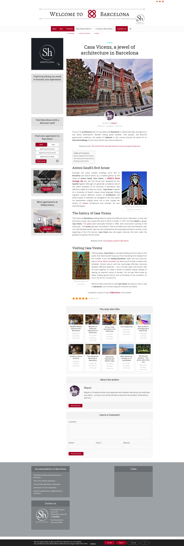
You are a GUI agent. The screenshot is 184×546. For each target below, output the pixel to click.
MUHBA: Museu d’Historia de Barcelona (76, 329)
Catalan (85, 203)
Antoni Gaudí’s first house (83, 156)
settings (93, 544)
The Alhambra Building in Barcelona (92, 358)
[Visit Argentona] (126, 319)
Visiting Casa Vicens (81, 161)
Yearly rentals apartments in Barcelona (47, 484)
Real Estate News (83, 29)
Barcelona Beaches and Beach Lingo (109, 359)
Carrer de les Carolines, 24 (108, 261)
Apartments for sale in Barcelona (45, 488)
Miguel (114, 123)
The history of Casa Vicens (83, 158)
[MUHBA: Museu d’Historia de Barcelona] (76, 319)
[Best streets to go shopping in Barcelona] (143, 319)
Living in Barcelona (104, 29)
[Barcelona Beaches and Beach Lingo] (109, 349)
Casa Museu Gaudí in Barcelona (115, 241)
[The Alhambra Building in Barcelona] (92, 349)
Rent (54, 29)
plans (89, 224)
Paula (110, 336)
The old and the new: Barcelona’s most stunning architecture (115, 146)
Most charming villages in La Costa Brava (126, 358)
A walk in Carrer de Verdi (76, 357)
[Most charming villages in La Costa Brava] (126, 349)
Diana (144, 367)
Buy (61, 29)
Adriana (93, 338)
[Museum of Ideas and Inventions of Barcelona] (92, 319)
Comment (72, 422)
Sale (53, 145)
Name (72, 443)
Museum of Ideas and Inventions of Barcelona (93, 330)
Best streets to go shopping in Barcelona (143, 329)
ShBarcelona (115, 292)
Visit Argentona (126, 327)
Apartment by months (47, 153)
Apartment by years (47, 149)
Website (126, 443)
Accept (109, 543)
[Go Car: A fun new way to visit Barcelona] (109, 319)
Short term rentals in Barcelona (44, 481)
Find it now (41, 161)
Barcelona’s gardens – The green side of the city (143, 359)
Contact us (121, 29)
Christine (77, 336)
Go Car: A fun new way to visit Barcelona (110, 329)
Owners (69, 29)
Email (99, 443)
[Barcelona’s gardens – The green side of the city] (143, 349)
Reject (121, 543)
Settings (133, 543)
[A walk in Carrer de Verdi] (76, 349)
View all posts (75, 406)
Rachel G (94, 366)
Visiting (110, 42)
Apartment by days (47, 157)
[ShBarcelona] (92, 14)
